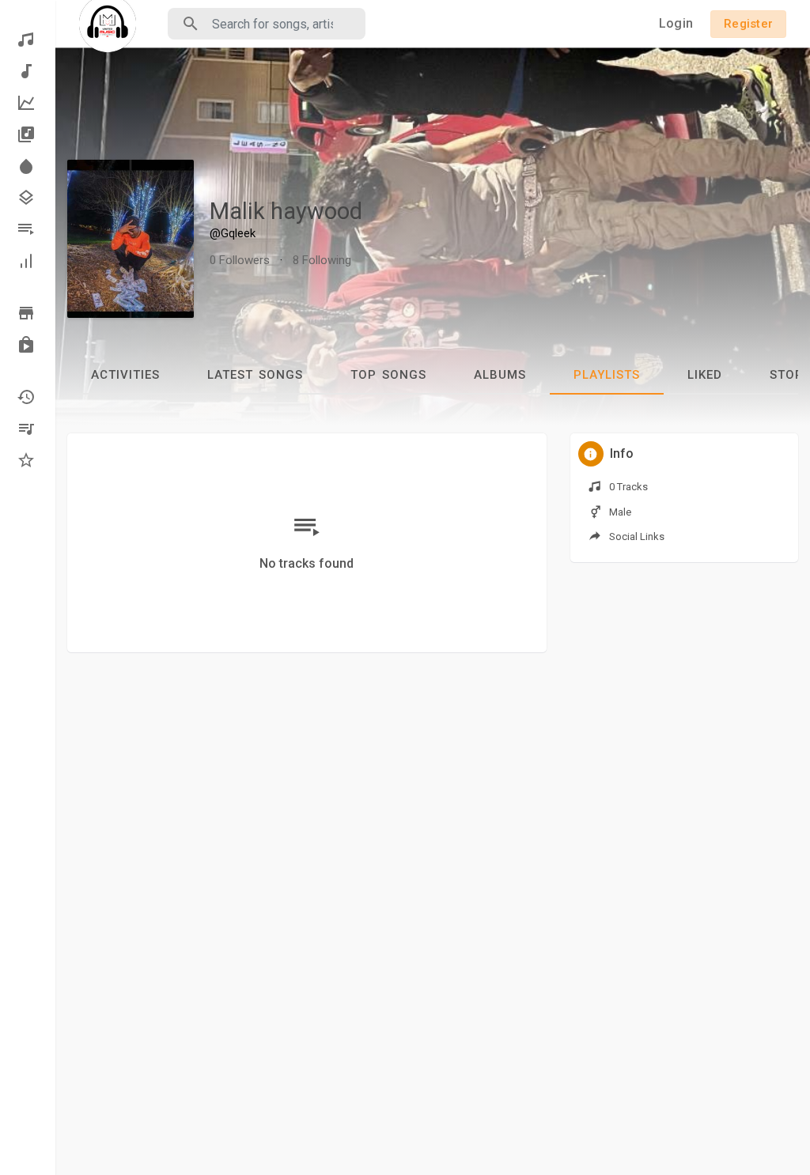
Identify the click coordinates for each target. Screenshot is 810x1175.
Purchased (27, 345)
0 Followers (240, 260)
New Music (27, 71)
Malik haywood (286, 211)
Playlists (27, 229)
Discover (27, 39)
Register (748, 24)
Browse (27, 313)
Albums (27, 134)
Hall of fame (27, 261)
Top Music (27, 103)
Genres (27, 197)
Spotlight (27, 166)
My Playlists (27, 428)
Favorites (27, 460)
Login (676, 23)
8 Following (322, 260)
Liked (704, 375)
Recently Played (27, 397)
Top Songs (388, 375)
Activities (125, 375)
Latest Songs (255, 375)
